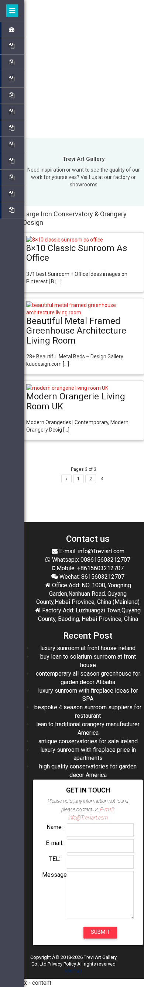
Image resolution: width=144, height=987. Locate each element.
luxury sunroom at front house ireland (88, 648)
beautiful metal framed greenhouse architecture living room (76, 331)
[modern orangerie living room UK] (67, 388)
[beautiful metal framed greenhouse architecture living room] (83, 308)
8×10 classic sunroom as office (76, 253)
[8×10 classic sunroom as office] (64, 239)
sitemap (73, 970)
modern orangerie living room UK (75, 401)
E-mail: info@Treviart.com (91, 551)
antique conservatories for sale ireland (88, 741)
